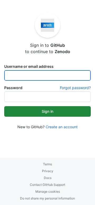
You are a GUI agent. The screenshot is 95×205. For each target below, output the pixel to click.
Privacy (47, 171)
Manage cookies (47, 191)
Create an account (62, 127)
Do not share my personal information (47, 198)
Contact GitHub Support (47, 185)
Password (13, 87)
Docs (47, 178)
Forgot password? (75, 87)
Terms (47, 164)
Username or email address (29, 66)
